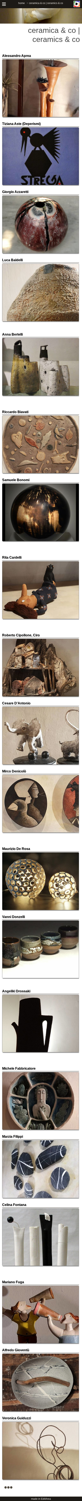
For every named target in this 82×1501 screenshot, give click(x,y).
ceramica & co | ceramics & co (46, 3)
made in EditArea (41, 1498)
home (21, 3)
